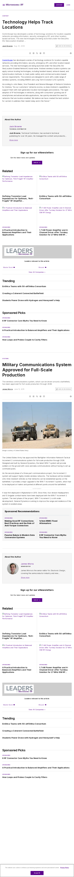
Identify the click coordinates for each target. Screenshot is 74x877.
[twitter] (37, 53)
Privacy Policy (64, 867)
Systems (5, 358)
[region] (37, 870)
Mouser (41, 267)
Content (5, 16)
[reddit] (40, 53)
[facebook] (30, 53)
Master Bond (8, 267)
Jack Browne (7, 46)
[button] (3, 4)
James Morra (7, 389)
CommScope (7, 60)
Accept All (37, 873)
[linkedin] (33, 53)
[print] (71, 53)
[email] (44, 53)
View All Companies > (37, 272)
